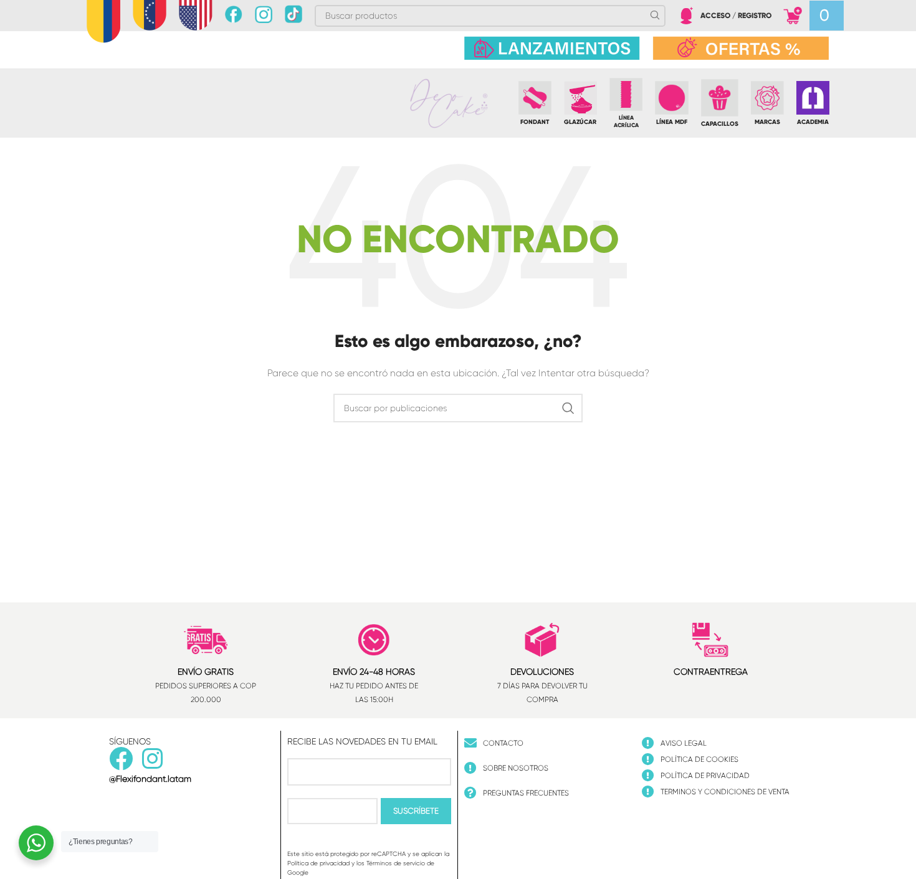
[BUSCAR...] (568, 408)
